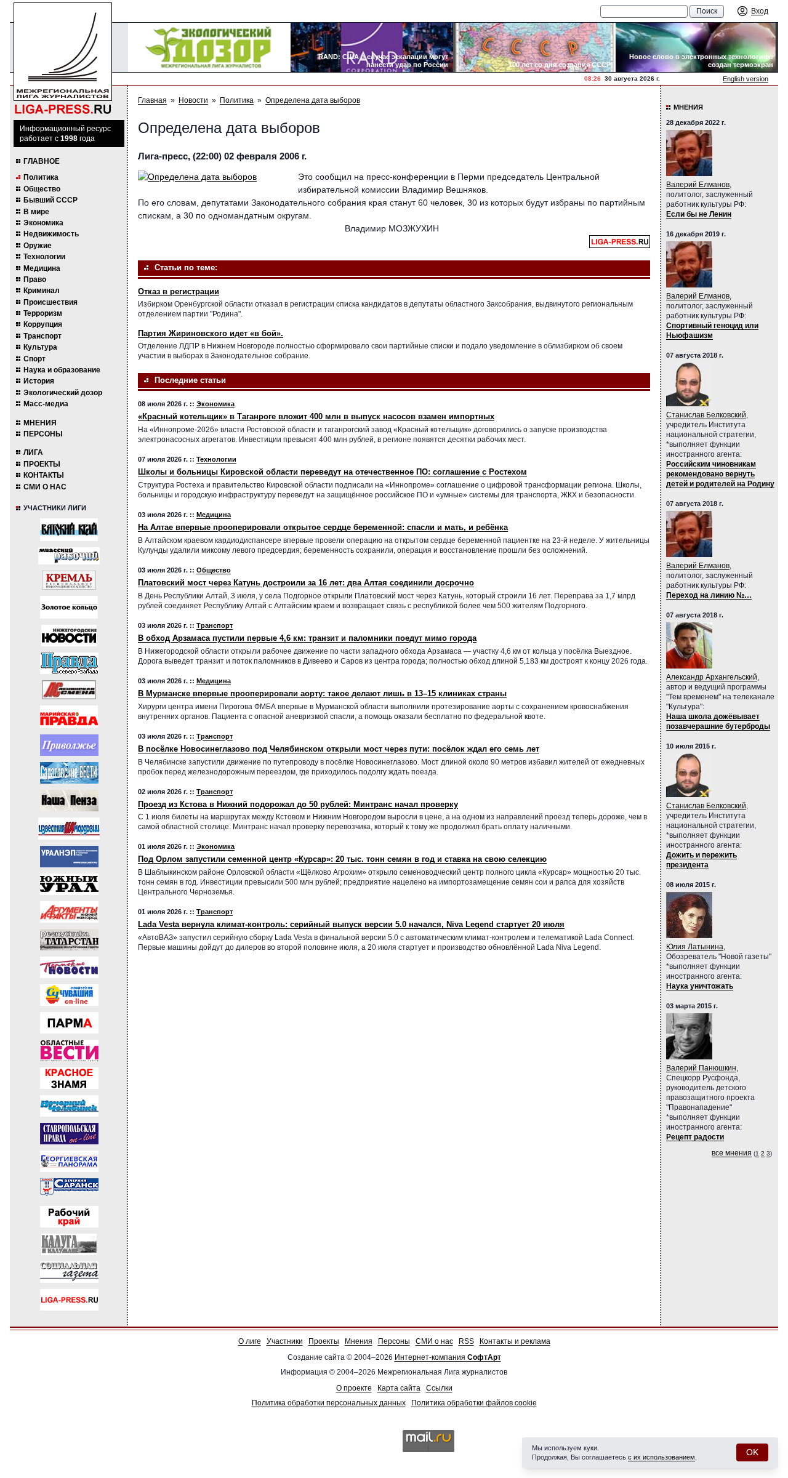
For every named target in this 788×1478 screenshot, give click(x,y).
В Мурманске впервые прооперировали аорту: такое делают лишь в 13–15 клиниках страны (322, 693)
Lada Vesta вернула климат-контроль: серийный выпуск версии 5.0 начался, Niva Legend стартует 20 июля (351, 924)
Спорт (34, 359)
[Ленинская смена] (69, 689)
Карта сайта (398, 1388)
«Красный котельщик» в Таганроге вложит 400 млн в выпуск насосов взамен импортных (316, 416)
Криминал (41, 290)
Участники (285, 1341)
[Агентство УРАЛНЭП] (69, 856)
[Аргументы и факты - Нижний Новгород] (69, 912)
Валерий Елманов (698, 184)
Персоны (43, 434)
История (38, 381)
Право (34, 279)
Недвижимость (51, 234)
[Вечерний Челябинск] (69, 1106)
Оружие (37, 245)
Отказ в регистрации (178, 291)
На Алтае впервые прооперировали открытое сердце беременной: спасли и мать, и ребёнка (323, 527)
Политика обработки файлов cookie (474, 1403)
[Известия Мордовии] (69, 828)
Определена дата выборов (312, 100)
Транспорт (42, 336)
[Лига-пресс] (69, 1300)
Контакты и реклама (515, 1341)
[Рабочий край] (69, 1216)
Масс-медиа (45, 404)
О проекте (354, 1388)
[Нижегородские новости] (69, 635)
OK (752, 1452)
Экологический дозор (62, 392)
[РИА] (69, 580)
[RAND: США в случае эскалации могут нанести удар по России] (372, 47)
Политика (40, 177)
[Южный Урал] (69, 884)
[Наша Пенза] (69, 800)
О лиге (249, 1341)
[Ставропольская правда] (69, 1133)
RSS (466, 1341)
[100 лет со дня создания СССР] (534, 47)
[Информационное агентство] (69, 745)
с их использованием (661, 1457)
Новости (193, 100)
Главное (41, 161)
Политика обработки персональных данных (329, 1403)
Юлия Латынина (694, 946)
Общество (41, 189)
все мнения (732, 1153)
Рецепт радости (695, 1137)
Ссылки (439, 1388)
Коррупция (42, 324)
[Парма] (69, 1023)
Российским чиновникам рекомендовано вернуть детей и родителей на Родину (720, 474)
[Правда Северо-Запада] (69, 663)
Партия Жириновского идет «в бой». (210, 333)
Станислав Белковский (706, 415)
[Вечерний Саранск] (69, 1189)
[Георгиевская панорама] (69, 1161)
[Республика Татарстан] (69, 939)
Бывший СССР (50, 200)
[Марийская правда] (69, 716)
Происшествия (50, 302)
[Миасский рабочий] (69, 555)
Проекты (41, 464)
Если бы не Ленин (698, 214)
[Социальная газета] (69, 1272)
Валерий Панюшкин (701, 1068)
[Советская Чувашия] (69, 995)
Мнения (40, 423)
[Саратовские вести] (69, 773)
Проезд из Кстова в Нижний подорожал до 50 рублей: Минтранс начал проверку (298, 804)
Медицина (41, 268)
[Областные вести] (69, 1050)
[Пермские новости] (69, 967)
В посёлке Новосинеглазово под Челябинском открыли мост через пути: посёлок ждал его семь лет (338, 748)
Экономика (43, 223)
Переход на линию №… (709, 595)
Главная (152, 100)
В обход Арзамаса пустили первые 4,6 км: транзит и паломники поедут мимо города (307, 638)
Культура (40, 347)
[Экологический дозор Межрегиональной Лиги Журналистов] (209, 47)
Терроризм (42, 313)
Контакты (43, 475)
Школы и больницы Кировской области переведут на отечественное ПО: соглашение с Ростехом (332, 471)
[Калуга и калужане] (69, 1244)
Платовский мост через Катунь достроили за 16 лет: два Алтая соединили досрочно (306, 582)
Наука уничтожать (699, 986)
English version (745, 78)
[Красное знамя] (69, 1078)
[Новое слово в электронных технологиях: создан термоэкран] (697, 47)
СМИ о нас (44, 487)
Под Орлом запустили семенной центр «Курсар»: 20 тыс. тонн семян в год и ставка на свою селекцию (342, 859)
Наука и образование (61, 370)
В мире (36, 211)
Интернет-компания (448, 1357)
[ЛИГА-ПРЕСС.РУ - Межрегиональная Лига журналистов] (63, 58)
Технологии (44, 256)
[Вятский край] (69, 529)
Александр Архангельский (711, 677)
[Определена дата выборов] (212, 177)
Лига (33, 452)
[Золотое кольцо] (69, 607)
